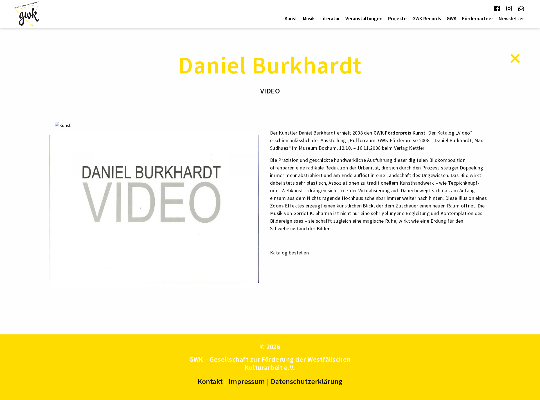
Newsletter (511, 18)
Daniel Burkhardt (317, 132)
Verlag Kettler (409, 148)
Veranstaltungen (363, 18)
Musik (309, 18)
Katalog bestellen (289, 252)
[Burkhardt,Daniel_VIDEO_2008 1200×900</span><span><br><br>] (154, 208)
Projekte (397, 18)
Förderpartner (477, 18)
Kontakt (210, 381)
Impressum (247, 381)
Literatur (330, 18)
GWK (451, 18)
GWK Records (426, 18)
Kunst (291, 18)
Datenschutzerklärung (307, 381)
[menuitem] (291, 18)
